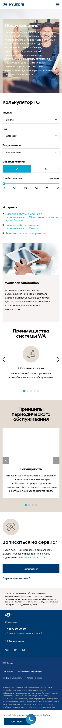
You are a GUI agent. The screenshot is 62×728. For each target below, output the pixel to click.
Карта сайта (8, 671)
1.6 (45, 168)
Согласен (17, 721)
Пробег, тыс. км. (12, 178)
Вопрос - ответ (17, 641)
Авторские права (34, 678)
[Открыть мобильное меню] (57, 4)
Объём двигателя (14, 161)
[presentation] (4, 360)
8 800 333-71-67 (37, 557)
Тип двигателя (12, 145)
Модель (7, 112)
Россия (10, 663)
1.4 (16, 168)
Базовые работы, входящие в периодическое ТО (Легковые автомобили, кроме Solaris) (32, 217)
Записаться (31, 568)
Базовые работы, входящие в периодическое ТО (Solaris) (24, 226)
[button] (24, 391)
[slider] (4, 183)
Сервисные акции (15, 578)
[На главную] (13, 4)
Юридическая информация (30, 671)
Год (5, 128)
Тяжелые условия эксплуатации (26, 233)
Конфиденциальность (12, 678)
